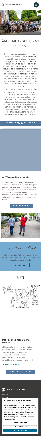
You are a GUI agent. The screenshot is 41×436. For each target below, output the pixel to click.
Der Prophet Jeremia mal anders (16, 341)
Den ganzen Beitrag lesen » (10, 364)
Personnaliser (20, 423)
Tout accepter (20, 430)
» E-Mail (5, 397)
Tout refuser (20, 426)
